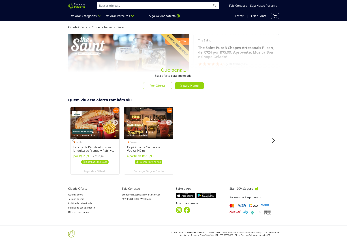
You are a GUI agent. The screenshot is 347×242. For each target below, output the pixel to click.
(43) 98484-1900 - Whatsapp (136, 199)
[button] (239, 16)
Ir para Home (189, 86)
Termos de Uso (76, 199)
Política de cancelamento (81, 207)
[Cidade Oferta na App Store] (186, 195)
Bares (121, 27)
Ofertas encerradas (78, 212)
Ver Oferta (157, 86)
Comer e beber (102, 27)
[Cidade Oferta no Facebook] (187, 210)
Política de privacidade (80, 203)
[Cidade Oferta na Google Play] (206, 195)
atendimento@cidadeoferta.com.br (141, 194)
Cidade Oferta (77, 27)
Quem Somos (75, 194)
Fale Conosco (131, 189)
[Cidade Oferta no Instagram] (179, 210)
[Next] (273, 141)
